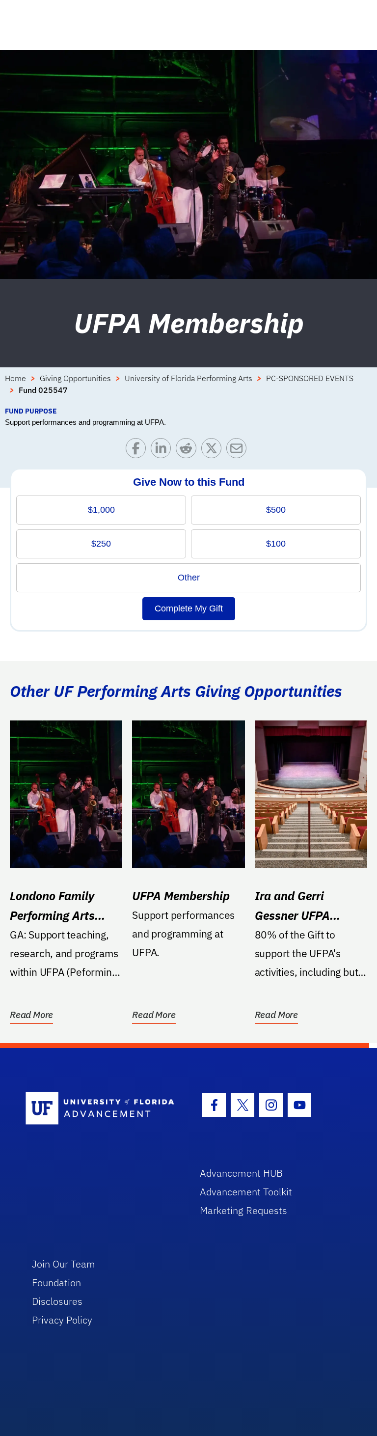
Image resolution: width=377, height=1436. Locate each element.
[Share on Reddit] (188, 450)
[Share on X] (213, 450)
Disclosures (57, 1301)
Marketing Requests (243, 1210)
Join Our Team (63, 1263)
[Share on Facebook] (138, 450)
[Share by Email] (238, 450)
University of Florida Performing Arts (188, 378)
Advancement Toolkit (246, 1191)
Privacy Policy (62, 1319)
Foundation (56, 1282)
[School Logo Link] (101, 1109)
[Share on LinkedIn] (163, 450)
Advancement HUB (241, 1173)
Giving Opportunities (75, 378)
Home (15, 378)
